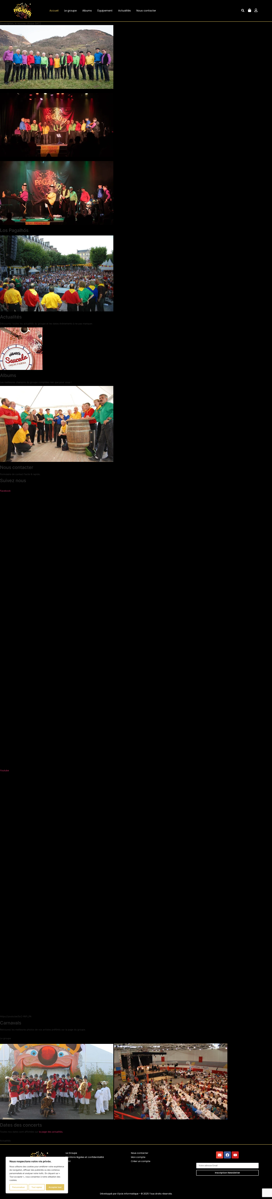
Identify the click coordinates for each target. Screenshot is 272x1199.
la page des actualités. (51, 1131)
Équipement (104, 10)
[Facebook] (227, 1154)
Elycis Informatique (127, 1193)
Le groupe (70, 10)
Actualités (124, 10)
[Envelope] (219, 1154)
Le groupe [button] (5, 1038)
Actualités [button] (5, 1140)
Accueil (54, 10)
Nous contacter (146, 10)
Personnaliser (18, 1187)
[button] (243, 10)
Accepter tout (55, 1187)
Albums (87, 10)
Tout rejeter (36, 1187)
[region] (37, 1175)
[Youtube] (235, 1154)
